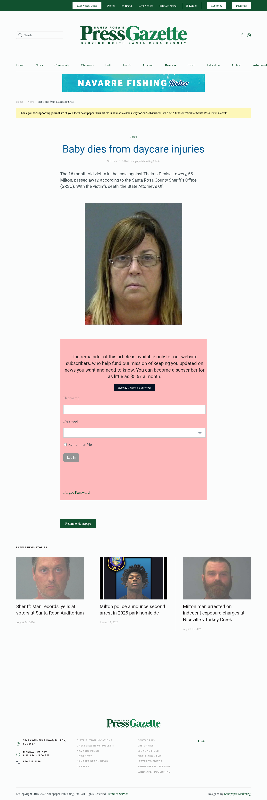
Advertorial (260, 65)
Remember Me (79, 444)
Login (201, 741)
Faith (108, 65)
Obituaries (87, 65)
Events (127, 65)
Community (62, 65)
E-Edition (191, 5)
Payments (241, 5)
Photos (111, 5)
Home (20, 65)
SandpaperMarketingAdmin (145, 161)
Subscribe (216, 5)
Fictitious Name (167, 6)
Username (71, 397)
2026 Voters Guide (87, 5)
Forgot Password (76, 492)
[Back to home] (133, 35)
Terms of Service (117, 794)
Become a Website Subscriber (134, 387)
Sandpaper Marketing (237, 794)
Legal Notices (145, 6)
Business (170, 65)
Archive (236, 65)
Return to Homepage (78, 523)
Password (70, 421)
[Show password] (200, 433)
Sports (191, 65)
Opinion (148, 65)
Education (213, 65)
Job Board (126, 6)
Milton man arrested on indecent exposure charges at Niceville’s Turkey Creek (214, 613)
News (39, 65)
